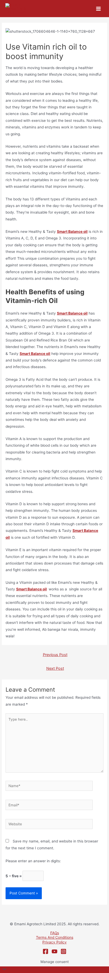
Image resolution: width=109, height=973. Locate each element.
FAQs (54, 933)
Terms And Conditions (54, 937)
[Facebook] (45, 951)
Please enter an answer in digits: (33, 861)
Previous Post (55, 654)
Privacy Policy (54, 942)
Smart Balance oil (31, 589)
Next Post (55, 668)
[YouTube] (54, 951)
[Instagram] (63, 951)
